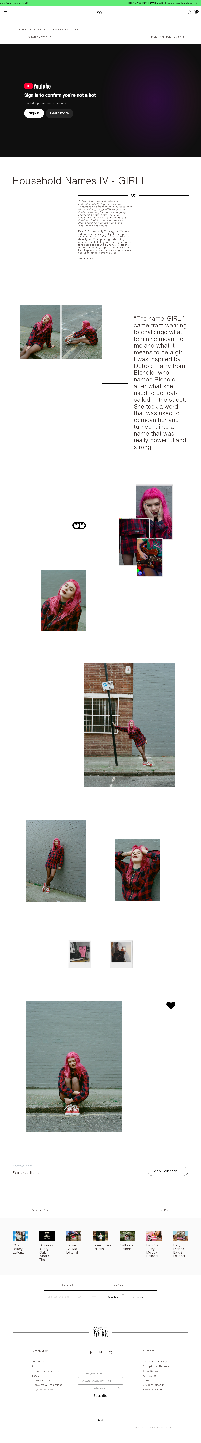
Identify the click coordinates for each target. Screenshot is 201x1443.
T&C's (35, 1376)
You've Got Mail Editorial (72, 1249)
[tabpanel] (100, 1379)
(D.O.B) (67, 1285)
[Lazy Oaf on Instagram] (110, 1353)
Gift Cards (150, 1376)
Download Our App (156, 1390)
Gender (119, 1285)
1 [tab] (99, 1420)
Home (21, 30)
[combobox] (99, 1388)
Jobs (146, 1381)
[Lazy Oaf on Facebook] (91, 1353)
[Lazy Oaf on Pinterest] (100, 1353)
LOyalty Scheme (42, 1390)
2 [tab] (102, 1420)
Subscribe (100, 1395)
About (36, 1366)
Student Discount (154, 1385)
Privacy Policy (41, 1381)
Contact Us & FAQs (155, 1362)
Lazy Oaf (163, 1428)
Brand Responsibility (46, 1371)
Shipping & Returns (156, 1366)
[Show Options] (119, 1388)
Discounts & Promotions (47, 1385)
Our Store (38, 1362)
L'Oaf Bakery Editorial (18, 1249)
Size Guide (150, 1371)
